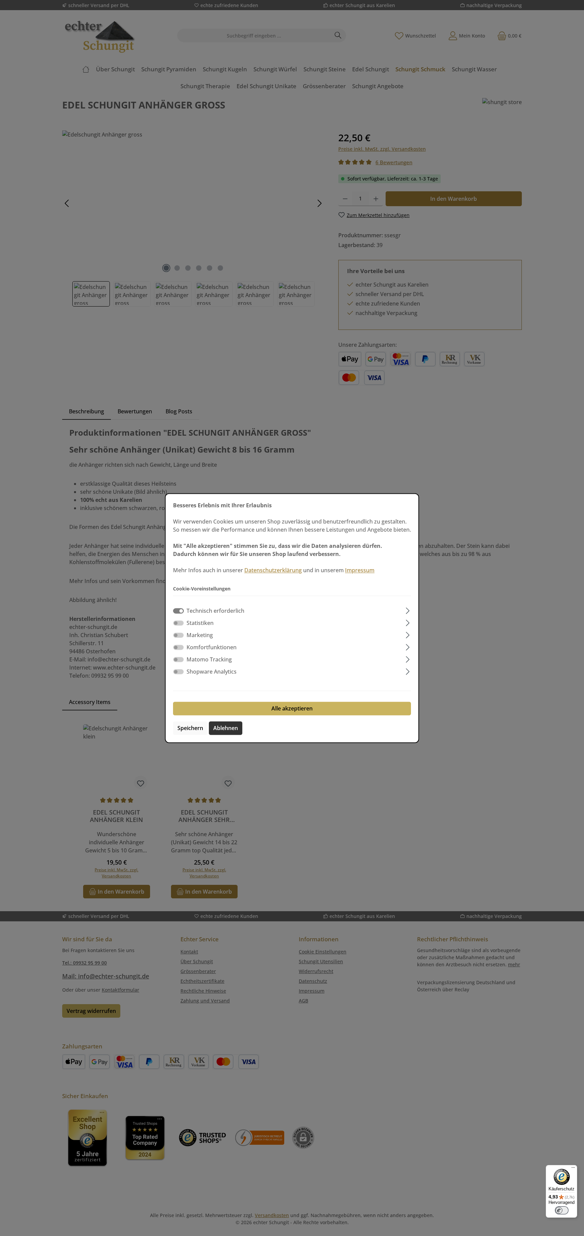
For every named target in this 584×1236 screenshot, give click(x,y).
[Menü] (573, 1169)
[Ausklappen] (408, 609)
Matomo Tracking (209, 659)
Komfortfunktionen (212, 647)
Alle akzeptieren (292, 708)
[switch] (178, 623)
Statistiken (200, 623)
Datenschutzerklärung (273, 570)
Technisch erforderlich (215, 610)
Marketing (200, 635)
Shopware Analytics (212, 671)
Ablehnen (225, 728)
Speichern (190, 728)
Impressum (359, 570)
